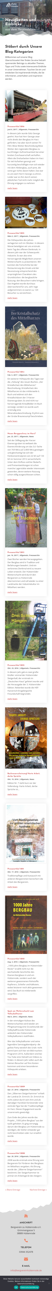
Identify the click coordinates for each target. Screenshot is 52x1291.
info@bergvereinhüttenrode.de (26, 1270)
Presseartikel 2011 (15, 869)
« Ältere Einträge (12, 1189)
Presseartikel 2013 (15, 552)
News (31, 436)
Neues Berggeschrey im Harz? (21, 434)
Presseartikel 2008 (16, 1153)
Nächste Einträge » (38, 1189)
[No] (49, 1283)
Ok (16, 1287)
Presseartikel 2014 (15, 372)
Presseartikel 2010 (15, 959)
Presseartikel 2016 (15, 127)
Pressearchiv (33, 129)
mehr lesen (12, 188)
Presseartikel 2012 (15, 665)
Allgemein (23, 129)
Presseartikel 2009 (16, 1087)
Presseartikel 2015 (15, 233)
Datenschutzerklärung (29, 1287)
